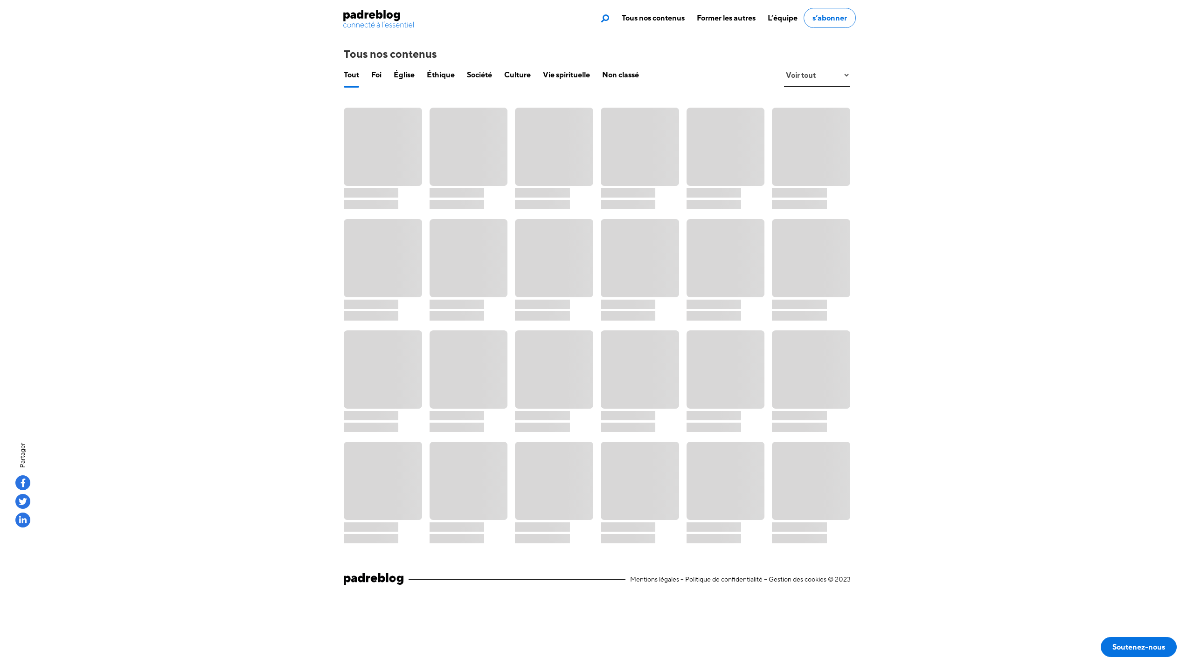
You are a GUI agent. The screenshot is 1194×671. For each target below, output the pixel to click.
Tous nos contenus (653, 18)
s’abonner (829, 18)
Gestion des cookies (797, 579)
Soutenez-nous (1138, 647)
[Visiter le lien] (378, 18)
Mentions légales (654, 579)
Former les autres (726, 18)
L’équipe (783, 18)
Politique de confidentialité (724, 579)
